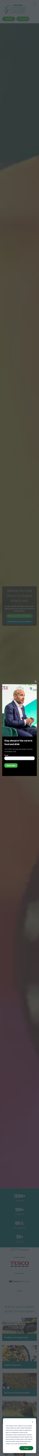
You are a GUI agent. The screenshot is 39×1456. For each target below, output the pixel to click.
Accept (26, 1448)
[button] (35, 681)
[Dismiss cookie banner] (32, 1422)
